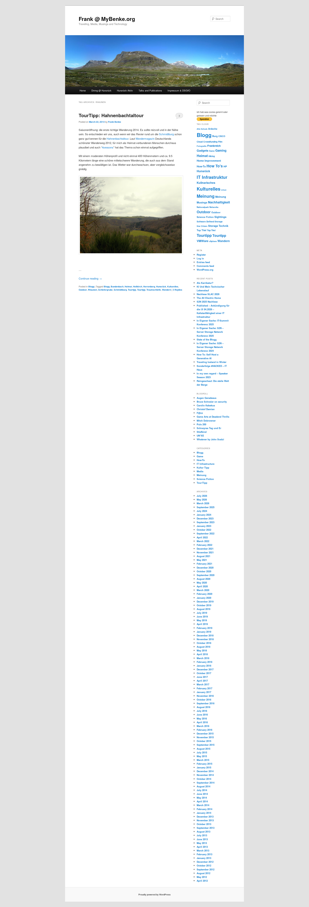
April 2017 (202, 680)
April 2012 (202, 880)
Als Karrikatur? (205, 283)
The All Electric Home (209, 298)
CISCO (221, 136)
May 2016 (202, 718)
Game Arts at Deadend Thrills (213, 416)
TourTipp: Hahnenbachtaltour (111, 115)
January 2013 (204, 858)
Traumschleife (153, 289)
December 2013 (205, 816)
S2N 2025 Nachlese (207, 301)
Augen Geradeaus (206, 398)
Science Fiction (205, 217)
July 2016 (202, 710)
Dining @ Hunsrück (101, 90)
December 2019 (205, 601)
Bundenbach (117, 286)
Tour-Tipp (202, 482)
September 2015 (205, 744)
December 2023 (205, 518)
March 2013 (203, 850)
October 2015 (204, 741)
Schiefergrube (105, 289)
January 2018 (204, 665)
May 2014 (202, 797)
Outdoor (83, 289)
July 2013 (202, 835)
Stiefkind (202, 431)
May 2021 (202, 560)
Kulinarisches (206, 183)
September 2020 (205, 575)
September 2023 (205, 522)
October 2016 (204, 699)
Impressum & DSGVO (179, 90)
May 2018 (202, 650)
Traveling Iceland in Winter (211, 362)
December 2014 (205, 771)
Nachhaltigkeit (219, 202)
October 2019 (204, 605)
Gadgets (202, 150)
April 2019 (202, 624)
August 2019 (203, 609)
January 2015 (204, 767)
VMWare (202, 241)
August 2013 (203, 831)
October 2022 (204, 529)
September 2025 (205, 507)
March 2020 (203, 590)
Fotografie (202, 146)
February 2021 (204, 563)
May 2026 (202, 499)
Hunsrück (161, 286)
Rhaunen (92, 289)
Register (201, 254)
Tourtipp (132, 289)
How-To (201, 166)
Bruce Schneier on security (212, 401)
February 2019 (204, 628)
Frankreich (214, 146)
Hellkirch (137, 286)
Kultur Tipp (203, 467)
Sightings (220, 217)
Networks (213, 207)
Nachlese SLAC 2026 (208, 294)
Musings (202, 202)
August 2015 (203, 748)
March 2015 (203, 760)
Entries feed (203, 262)
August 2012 (203, 873)
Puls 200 (201, 424)
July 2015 (202, 752)
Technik (223, 226)
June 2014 (202, 794)
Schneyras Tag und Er (209, 428)
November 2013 (205, 820)
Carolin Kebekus (206, 405)
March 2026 (203, 503)
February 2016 (204, 729)
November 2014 (205, 775)
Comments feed (205, 266)
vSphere (213, 241)
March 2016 (203, 726)
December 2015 (205, 733)
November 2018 (205, 639)
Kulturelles (172, 286)
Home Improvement (209, 160)
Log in (200, 258)
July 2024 (202, 511)
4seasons (107, 147)
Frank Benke (114, 121)
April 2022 (202, 537)
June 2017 (202, 677)
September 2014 (205, 782)
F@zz (200, 413)
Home (83, 90)
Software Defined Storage (210, 221)
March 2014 (203, 805)
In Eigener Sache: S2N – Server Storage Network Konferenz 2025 (210, 331)
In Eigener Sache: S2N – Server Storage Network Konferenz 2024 (210, 347)
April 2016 (202, 722)
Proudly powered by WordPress (154, 894)
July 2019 (202, 612)
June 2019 (202, 616)
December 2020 (205, 567)
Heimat (128, 286)
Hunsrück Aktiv (125, 90)
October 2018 (204, 643)
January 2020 (204, 597)
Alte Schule (202, 129)
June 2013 (202, 839)
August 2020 (203, 578)
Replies (177, 289)
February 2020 (204, 593)
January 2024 (204, 514)
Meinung (206, 196)
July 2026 (202, 495)
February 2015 (204, 763)
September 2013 (205, 827)
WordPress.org (205, 269)
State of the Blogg (207, 339)
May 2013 (202, 843)
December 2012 (205, 861)
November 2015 (205, 737)
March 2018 (203, 658)
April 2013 (202, 846)
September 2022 (205, 533)
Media (200, 471)
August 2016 (203, 707)
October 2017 (204, 673)
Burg (215, 136)
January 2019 (204, 631)
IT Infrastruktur (212, 177)
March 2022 (203, 541)
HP (225, 166)
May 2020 (202, 582)
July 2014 (202, 790)
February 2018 (204, 662)
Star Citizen (202, 226)
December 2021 (205, 548)
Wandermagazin (145, 138)
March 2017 (203, 684)
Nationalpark (203, 207)
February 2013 (204, 854)
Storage (213, 226)
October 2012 (204, 865)
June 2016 (202, 714)
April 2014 (202, 801)
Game (212, 150)
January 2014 (204, 812)
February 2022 (204, 545)
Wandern (166, 289)
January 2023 (204, 526)
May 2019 (202, 620)
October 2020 (204, 571)
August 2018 (203, 646)
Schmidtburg (166, 134)
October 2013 (204, 824)
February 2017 (204, 688)
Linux (223, 189)
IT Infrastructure (205, 463)
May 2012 (202, 877)
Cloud (200, 141)
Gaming (220, 150)
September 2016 (205, 703)
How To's (215, 165)
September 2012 (205, 869)
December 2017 (205, 669)
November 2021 (205, 552)
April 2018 (202, 654)
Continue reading (90, 278)
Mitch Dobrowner (206, 420)
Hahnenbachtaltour (117, 138)
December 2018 (205, 635)
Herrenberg (149, 286)
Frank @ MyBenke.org (107, 19)
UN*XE (200, 435)
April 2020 (202, 586)
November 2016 (205, 695)
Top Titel (201, 230)
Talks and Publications (150, 90)
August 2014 (203, 786)
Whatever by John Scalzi (210, 439)
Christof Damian (206, 409)
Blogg (91, 286)
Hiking (212, 156)
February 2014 (204, 809)
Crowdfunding (210, 141)
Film (220, 141)
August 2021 (203, 556)
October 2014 (204, 779)
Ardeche (212, 128)
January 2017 (204, 692)
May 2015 (202, 756)
